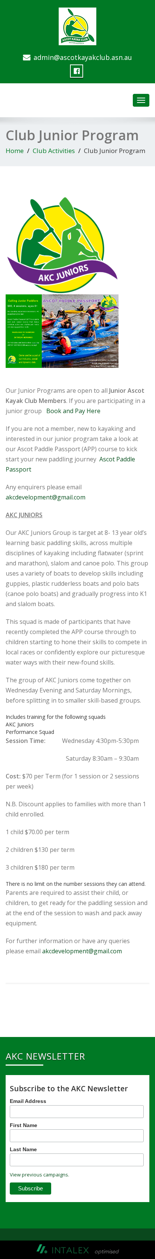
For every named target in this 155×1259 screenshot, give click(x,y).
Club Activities (54, 150)
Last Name (23, 1149)
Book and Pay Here (74, 411)
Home (15, 150)
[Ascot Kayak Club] (77, 24)
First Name (23, 1125)
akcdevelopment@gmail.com (45, 497)
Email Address (28, 1101)
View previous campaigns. (39, 1174)
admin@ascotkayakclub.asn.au (82, 57)
